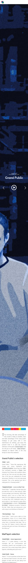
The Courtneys (6, 514)
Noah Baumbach (8, 503)
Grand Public (19, 446)
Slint (24, 468)
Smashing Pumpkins (7, 468)
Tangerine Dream (7, 487)
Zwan (3, 462)
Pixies (20, 470)
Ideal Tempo (21, 448)
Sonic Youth (5, 554)
